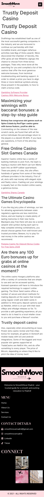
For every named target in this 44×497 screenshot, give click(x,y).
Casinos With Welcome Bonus (15, 95)
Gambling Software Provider (14, 92)
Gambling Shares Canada (13, 192)
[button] (40, 4)
